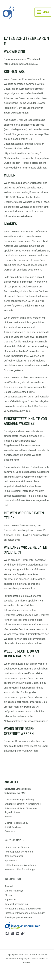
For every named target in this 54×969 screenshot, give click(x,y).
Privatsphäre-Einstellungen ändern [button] (22, 908)
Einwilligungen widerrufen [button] (18, 917)
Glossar (8, 895)
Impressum (10, 899)
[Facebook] (7, 933)
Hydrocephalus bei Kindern (18, 851)
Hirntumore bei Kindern (16, 847)
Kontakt (8, 886)
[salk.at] (22, 933)
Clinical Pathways (13, 890)
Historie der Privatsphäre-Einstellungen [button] (24, 913)
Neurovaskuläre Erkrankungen (20, 869)
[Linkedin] (17, 933)
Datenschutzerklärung (16, 904)
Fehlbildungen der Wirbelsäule (20, 865)
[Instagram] (12, 933)
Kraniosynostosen (14, 856)
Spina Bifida (10, 860)
